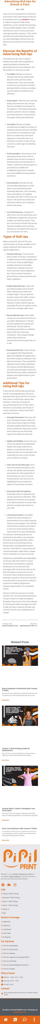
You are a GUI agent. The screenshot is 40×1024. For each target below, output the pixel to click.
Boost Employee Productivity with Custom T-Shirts (19, 689)
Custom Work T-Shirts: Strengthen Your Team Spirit (18, 809)
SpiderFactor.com (20, 1012)
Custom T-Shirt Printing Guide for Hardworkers (16, 749)
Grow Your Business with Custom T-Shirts (19, 828)
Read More (5, 700)
